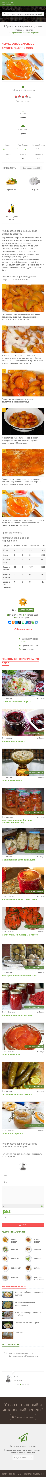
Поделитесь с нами (24, 1417)
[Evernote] (23, 622)
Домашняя (7, 149)
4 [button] (25, 1384)
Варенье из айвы (11, 1054)
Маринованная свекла (13, 741)
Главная (18, 29)
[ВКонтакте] (9, 622)
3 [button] (23, 1384)
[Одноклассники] (13, 622)
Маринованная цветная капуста (18, 859)
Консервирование (24, 149)
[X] (19, 622)
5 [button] (28, 1384)
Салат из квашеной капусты (16, 701)
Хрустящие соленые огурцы (17, 1094)
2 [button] (20, 1384)
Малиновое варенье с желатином (19, 899)
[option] (23, 1366)
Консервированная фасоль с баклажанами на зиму (17, 821)
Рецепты (29, 29)
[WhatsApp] (32, 622)
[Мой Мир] (16, 622)
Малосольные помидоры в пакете (20, 934)
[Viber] (29, 622)
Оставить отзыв (24, 629)
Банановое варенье (12, 1133)
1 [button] (18, 1384)
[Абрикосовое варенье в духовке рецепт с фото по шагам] (23, 66)
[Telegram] (36, 622)
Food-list (8, 3)
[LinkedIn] (26, 622)
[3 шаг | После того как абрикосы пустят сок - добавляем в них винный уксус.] (23, 382)
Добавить (23, 1224)
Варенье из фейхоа (12, 780)
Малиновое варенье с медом (17, 1015)
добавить (23, 641)
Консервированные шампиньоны (19, 975)
